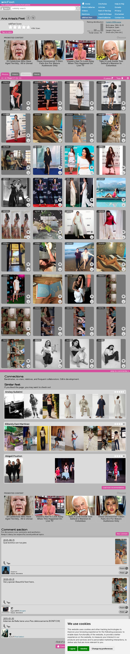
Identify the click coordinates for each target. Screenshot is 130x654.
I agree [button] (72, 649)
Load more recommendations (113, 488)
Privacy (118, 10)
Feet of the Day (104, 10)
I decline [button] (83, 649)
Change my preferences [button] (102, 649)
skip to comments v (119, 371)
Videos (85, 10)
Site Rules (102, 3)
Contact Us (119, 17)
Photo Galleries (88, 7)
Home (87, 3)
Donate (118, 7)
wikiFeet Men (87, 17)
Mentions (86, 14)
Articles (101, 7)
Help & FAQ (119, 3)
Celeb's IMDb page (113, 22)
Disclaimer (119, 14)
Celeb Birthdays (105, 14)
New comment (122, 534)
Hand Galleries (104, 17)
